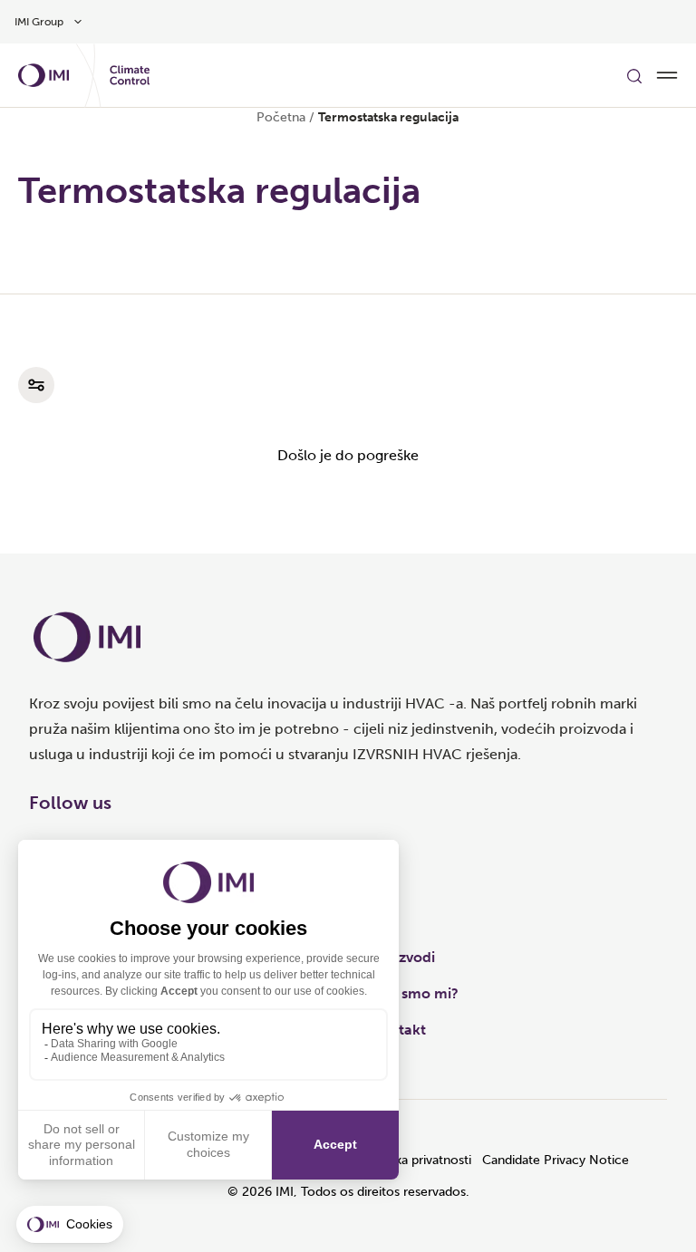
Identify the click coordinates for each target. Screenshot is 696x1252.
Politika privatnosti (418, 1160)
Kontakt (399, 1029)
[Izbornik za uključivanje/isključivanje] (667, 75)
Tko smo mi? (415, 993)
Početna (280, 117)
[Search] (634, 75)
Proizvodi (403, 957)
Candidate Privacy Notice (555, 1160)
